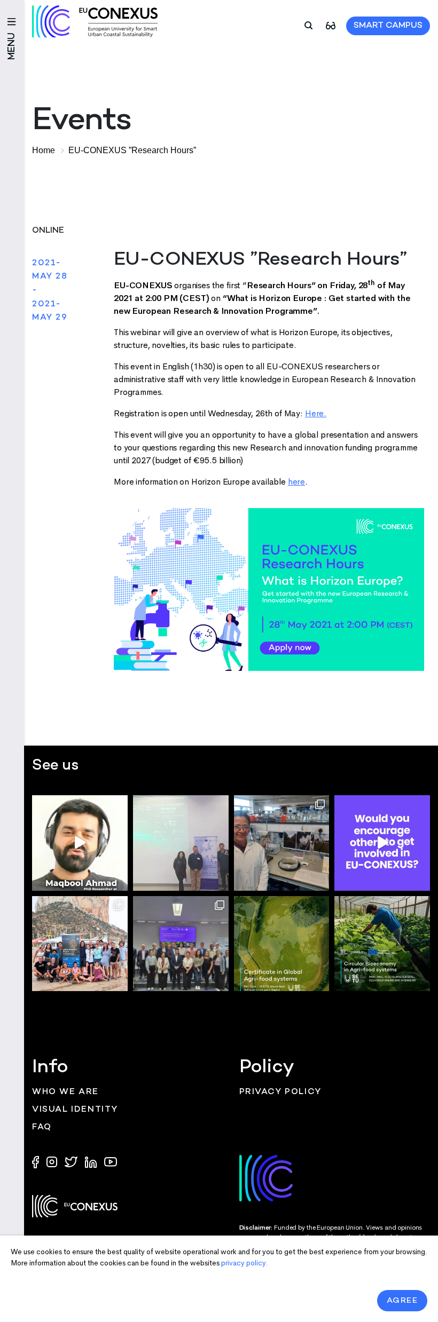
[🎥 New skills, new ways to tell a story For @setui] (282, 843)
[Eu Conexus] (95, 21)
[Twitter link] (72, 1161)
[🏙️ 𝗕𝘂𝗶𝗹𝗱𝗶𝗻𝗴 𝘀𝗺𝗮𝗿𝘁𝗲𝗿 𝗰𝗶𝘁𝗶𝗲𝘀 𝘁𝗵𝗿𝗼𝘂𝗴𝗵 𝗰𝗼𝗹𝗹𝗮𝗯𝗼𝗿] (181, 944)
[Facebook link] (38, 1161)
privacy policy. (244, 1263)
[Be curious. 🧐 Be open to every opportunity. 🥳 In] (80, 843)
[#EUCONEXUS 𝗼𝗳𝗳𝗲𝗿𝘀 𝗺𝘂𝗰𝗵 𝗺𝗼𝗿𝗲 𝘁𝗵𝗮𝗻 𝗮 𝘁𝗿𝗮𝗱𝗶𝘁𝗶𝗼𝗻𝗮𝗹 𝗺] (382, 843)
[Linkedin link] (91, 1161)
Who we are (65, 1092)
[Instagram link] (53, 1161)
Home (43, 150)
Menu (12, 46)
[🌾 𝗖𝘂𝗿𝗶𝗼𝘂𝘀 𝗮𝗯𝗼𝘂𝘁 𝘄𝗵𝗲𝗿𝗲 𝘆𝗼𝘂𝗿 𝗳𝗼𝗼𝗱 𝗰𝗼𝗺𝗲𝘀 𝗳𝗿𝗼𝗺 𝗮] (282, 944)
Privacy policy (280, 1092)
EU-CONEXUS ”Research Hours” (132, 150)
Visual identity (75, 1109)
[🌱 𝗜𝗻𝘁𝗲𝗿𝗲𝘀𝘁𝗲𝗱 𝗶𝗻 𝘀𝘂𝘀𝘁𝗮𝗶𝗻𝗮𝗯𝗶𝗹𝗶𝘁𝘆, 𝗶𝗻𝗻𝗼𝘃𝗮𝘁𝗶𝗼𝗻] (382, 944)
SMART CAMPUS (388, 25)
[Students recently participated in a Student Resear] (181, 843)
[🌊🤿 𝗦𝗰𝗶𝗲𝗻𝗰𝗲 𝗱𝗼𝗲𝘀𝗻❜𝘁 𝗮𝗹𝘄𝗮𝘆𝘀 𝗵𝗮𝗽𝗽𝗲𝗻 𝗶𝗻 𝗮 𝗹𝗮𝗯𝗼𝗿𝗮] (80, 944)
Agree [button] (402, 1300)
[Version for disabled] (330, 24)
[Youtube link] (110, 1161)
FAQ (42, 1127)
